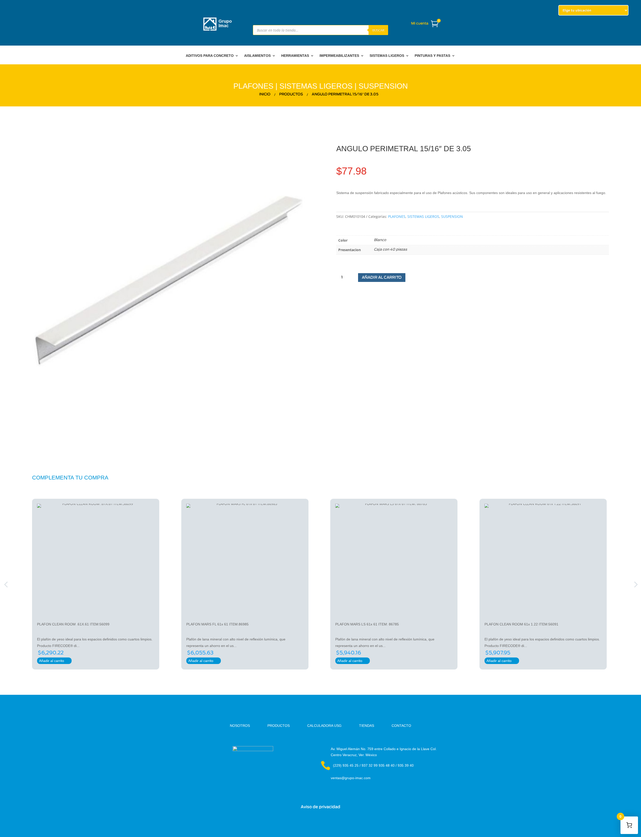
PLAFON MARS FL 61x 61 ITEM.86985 (217, 624)
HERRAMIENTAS (295, 56)
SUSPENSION (383, 86)
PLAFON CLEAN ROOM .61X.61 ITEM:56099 (73, 624)
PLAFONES (253, 86)
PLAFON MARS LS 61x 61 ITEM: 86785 (367, 624)
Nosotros (240, 726)
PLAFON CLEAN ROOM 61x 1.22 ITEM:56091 (521, 624)
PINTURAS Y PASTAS (432, 56)
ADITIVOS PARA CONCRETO (210, 56)
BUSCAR (378, 30)
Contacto (401, 726)
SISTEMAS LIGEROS (387, 56)
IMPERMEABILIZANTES (339, 56)
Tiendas (366, 726)
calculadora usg (324, 726)
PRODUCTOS (278, 726)
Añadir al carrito (382, 277)
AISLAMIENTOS (257, 56)
